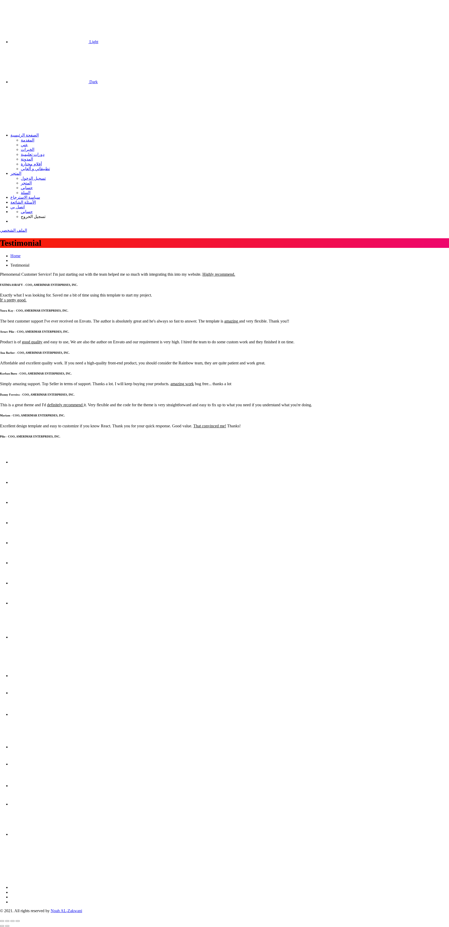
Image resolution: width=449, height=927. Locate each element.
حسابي (27, 187)
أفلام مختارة (31, 164)
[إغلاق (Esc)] (18, 921)
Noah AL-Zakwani (66, 911)
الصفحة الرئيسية (24, 135)
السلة (25, 192)
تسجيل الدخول (33, 178)
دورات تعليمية (32, 154)
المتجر (15, 173)
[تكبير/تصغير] (2, 921)
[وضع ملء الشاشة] (7, 921)
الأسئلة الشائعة (23, 202)
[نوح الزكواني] (39, 126)
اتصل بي (17, 207)
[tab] (229, 455)
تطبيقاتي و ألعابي (35, 168)
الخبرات (27, 149)
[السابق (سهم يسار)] (2, 926)
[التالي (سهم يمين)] (7, 926)
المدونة (27, 159)
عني (24, 145)
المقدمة (27, 140)
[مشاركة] (12, 921)
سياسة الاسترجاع (25, 197)
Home (15, 256)
